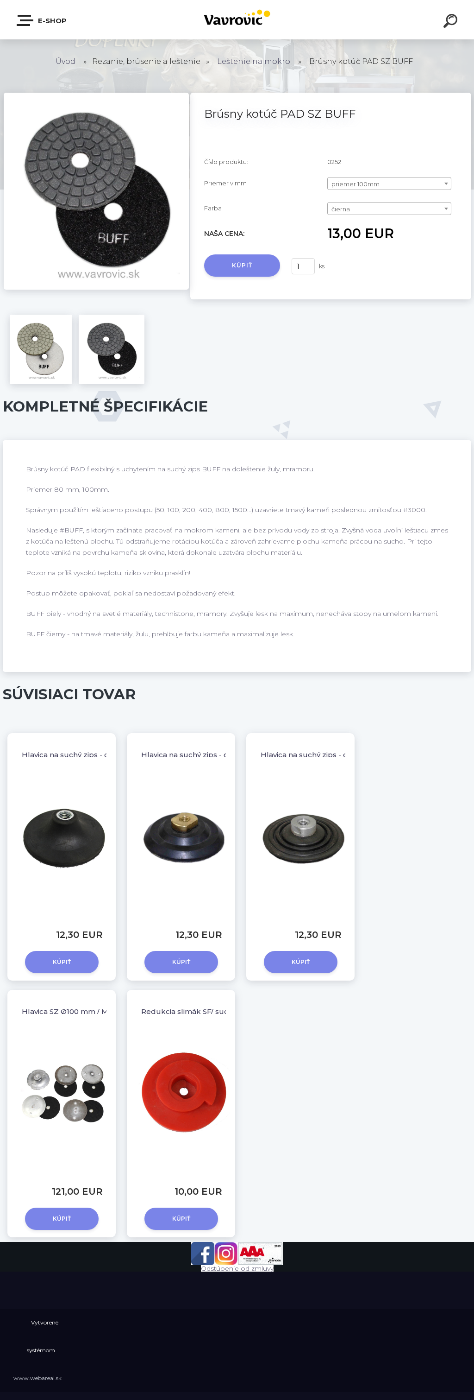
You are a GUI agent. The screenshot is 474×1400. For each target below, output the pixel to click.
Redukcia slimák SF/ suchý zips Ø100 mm (215, 1011)
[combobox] (389, 183)
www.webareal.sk (37, 1378)
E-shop (51, 20)
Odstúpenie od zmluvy (237, 1268)
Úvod (65, 61)
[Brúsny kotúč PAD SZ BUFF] (96, 96)
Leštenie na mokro (253, 61)
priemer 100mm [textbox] (355, 184)
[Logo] (237, 20)
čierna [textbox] (340, 209)
